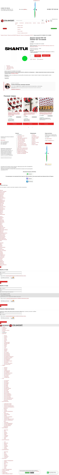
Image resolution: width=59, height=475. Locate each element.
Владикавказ (2, 201)
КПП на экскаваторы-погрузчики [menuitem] (8, 400)
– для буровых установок (22, 145)
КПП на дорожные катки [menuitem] (8, 398)
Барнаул (1, 195)
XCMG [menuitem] (5, 434)
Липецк (1, 225)
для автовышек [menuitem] (7, 354)
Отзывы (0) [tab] (8, 69)
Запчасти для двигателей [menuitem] (8, 405)
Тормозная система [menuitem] (7, 403)
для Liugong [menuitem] (6, 387)
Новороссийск (2, 236)
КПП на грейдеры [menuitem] (7, 393)
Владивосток (2, 200)
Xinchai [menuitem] (5, 351)
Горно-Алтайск (2, 206)
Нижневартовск (3, 238)
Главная (2, 35)
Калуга (1, 216)
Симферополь (2, 254)
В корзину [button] (15, 123)
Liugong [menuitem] (5, 369)
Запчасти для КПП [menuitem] (5, 470)
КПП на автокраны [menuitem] (7, 397)
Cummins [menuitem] (5, 336)
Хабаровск (2, 261)
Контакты (33, 141)
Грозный (1, 207)
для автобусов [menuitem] (6, 353)
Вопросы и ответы (35, 142)
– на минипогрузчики (21, 141)
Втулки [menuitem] (5, 409)
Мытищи (1, 231)
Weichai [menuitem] (5, 335)
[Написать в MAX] (33, 9)
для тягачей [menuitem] (6, 352)
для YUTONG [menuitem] (6, 391)
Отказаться (32, 472)
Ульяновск (2, 262)
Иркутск (1, 212)
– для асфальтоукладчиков (22, 138)
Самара (1, 252)
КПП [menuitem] (3, 378)
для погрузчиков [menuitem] (7, 364)
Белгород (2, 196)
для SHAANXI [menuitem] (6, 389)
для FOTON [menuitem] (6, 383)
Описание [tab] (8, 65)
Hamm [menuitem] (5, 468)
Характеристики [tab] (10, 66)
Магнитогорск (2, 227)
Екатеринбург (2, 208)
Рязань (1, 251)
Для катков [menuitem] (4, 458)
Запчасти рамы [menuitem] (7, 414)
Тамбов (1, 258)
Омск (1, 240)
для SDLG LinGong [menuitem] (7, 388)
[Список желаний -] (48, 20)
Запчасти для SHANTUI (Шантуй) (14, 35)
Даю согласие (27, 472)
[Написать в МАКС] (45, 153)
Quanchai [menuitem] (5, 348)
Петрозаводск (2, 247)
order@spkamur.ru (36, 0)
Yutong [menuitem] (5, 339)
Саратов (1, 253)
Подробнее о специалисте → (15, 89)
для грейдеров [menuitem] (7, 359)
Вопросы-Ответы (20, 25)
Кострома (2, 219)
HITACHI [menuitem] (5, 344)
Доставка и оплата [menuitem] (5, 330)
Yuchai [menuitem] (5, 346)
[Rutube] (47, 153)
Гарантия (19, 29)
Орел (1, 243)
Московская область (4, 229)
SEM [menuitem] (5, 438)
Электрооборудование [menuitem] (8, 423)
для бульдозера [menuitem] (7, 370)
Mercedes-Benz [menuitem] (7, 343)
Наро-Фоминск (3, 234)
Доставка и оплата (35, 136)
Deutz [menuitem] (5, 341)
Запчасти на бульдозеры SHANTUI (27, 35)
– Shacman (19, 146)
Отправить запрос (14, 73)
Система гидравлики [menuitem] (8, 424)
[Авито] (34, 9)
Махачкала (2, 228)
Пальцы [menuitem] (5, 410)
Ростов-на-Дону (3, 250)
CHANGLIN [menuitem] (6, 435)
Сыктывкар (2, 257)
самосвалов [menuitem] (6, 376)
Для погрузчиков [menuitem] (5, 401)
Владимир (2, 202)
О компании (34, 135)
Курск (1, 224)
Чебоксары (2, 263)
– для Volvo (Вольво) (21, 139)
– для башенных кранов (21, 143)
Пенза (1, 246)
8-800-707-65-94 (5, 8)
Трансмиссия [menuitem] (6, 417)
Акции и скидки (20, 31)
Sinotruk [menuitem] (5, 340)
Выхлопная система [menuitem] (7, 404)
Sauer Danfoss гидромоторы (22, 147)
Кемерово (2, 217)
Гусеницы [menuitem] (6, 457)
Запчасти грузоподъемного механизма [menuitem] (9, 407)
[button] (40, 59)
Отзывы (33, 134)
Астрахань (2, 193)
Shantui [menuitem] (5, 466)
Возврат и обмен (20, 27)
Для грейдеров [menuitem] (5, 427)
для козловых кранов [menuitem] (8, 360)
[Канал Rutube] (36, 9)
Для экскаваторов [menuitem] (5, 439)
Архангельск (2, 192)
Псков (1, 248)
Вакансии (33, 143)
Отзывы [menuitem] (3, 331)
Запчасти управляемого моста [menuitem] (8, 421)
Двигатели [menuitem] (4, 333)
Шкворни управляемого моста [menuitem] (8, 412)
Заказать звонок (48, 143)
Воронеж (1, 205)
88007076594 (49, 138)
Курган (1, 223)
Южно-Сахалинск (3, 264)
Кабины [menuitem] (3, 365)
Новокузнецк (2, 235)
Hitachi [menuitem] (5, 447)
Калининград (2, 214)
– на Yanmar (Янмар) (21, 140)
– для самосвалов (20, 142)
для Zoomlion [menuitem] (6, 392)
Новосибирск (2, 237)
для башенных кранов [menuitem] (8, 357)
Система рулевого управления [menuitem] (7, 426)
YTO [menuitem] (5, 347)
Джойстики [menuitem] (6, 413)
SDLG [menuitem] (5, 437)
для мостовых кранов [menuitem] (8, 363)
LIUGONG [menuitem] (6, 436)
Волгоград (2, 203)
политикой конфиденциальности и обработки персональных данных (16, 275)
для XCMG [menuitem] (6, 381)
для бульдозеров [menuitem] (7, 358)
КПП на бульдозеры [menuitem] (7, 394)
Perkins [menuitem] (5, 345)
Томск (1, 259)
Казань (1, 213)
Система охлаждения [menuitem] (8, 416)
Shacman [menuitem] (5, 367)
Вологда (1, 204)
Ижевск (1, 211)
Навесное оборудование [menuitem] (8, 460)
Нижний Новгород (3, 239)
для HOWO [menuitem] (6, 386)
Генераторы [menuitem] (6, 456)
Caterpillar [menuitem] (6, 446)
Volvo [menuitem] (5, 467)
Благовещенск (2, 197)
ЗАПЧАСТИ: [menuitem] (4, 332)
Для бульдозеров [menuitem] (5, 449)
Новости (33, 140)
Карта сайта (3, 140)
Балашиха (2, 194)
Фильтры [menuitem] (5, 433)
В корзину (38, 55)
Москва (1, 190)
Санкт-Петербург (3, 191)
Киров (1, 218)
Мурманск (2, 230)
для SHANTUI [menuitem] (6, 380)
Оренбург (1, 242)
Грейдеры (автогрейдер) (21, 151)
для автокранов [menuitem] (7, 355)
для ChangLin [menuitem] (6, 382)
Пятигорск (2, 249)
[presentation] (29, 127)
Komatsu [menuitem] (5, 368)
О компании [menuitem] (4, 328)
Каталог (5, 35)
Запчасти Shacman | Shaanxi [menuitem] (7, 473)
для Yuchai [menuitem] (6, 390)
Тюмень (1, 260)
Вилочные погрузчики (21, 150)
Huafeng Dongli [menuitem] (7, 342)
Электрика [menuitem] (6, 422)
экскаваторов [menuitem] (6, 377)
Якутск (1, 265)
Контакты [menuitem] (4, 329)
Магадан (1, 226)
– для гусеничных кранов (21, 144)
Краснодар (2, 220)
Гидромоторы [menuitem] (4, 472)
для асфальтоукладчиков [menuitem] (8, 356)
